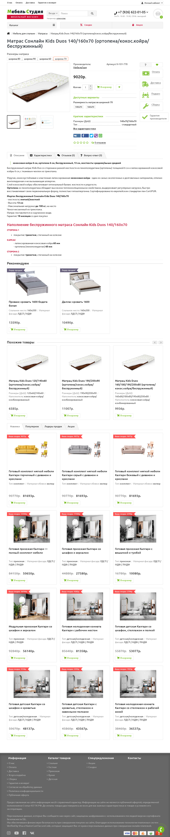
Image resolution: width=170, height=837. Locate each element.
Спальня (53, 763)
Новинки (15, 426)
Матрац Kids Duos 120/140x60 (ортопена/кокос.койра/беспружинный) (28, 384)
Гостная (52, 767)
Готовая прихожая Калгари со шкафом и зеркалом (81, 550)
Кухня (51, 775)
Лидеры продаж (53, 426)
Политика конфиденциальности (26, 791)
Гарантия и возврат (47, 2)
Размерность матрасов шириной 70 (93, 102)
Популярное (32, 426)
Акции (139, 25)
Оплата (19, 2)
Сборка (13, 779)
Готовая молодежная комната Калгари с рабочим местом (81, 628)
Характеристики (43, 155)
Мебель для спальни (24, 33)
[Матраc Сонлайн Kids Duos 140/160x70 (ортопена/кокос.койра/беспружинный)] (13, 122)
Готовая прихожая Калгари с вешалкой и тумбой (133, 550)
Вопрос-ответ (93, 155)
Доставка (30, 2)
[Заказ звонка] (161, 829)
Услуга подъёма (17, 775)
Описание (19, 155)
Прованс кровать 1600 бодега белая (28, 303)
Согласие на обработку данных (25, 787)
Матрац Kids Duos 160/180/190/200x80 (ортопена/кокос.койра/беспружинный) (135, 384)
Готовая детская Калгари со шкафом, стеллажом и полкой (135, 628)
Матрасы (43, 33)
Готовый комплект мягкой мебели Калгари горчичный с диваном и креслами (31, 475)
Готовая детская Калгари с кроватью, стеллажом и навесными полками (79, 708)
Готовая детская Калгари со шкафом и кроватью (27, 706)
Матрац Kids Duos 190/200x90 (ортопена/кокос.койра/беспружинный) (81, 384)
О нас (9, 2)
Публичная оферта (19, 795)
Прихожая (54, 771)
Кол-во (77, 87)
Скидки (88, 25)
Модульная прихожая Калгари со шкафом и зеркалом (30, 628)
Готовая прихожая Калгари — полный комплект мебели (28, 550)
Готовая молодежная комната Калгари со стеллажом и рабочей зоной (137, 708)
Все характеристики (84, 128)
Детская (52, 779)
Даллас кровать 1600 (75, 301)
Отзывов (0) (68, 155)
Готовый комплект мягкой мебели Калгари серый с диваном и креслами (84, 475)
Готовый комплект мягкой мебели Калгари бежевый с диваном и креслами (137, 475)
